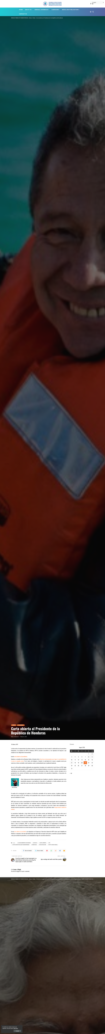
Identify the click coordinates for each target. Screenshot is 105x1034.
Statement (20, 725)
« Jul (71, 773)
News (13, 725)
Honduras (34, 844)
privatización (42, 844)
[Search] (93, 12)
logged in (19, 871)
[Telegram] (60, 850)
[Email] (64, 850)
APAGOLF (35, 842)
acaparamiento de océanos (24, 842)
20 (81, 763)
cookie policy (15, 1028)
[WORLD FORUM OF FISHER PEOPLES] (52, 3)
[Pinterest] (47, 850)
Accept (17, 1031)
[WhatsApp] (51, 850)
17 (71, 763)
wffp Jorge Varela (53, 844)
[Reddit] (55, 850)
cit (49, 842)
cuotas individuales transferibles (21, 844)
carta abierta (43, 842)
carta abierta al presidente (20, 756)
